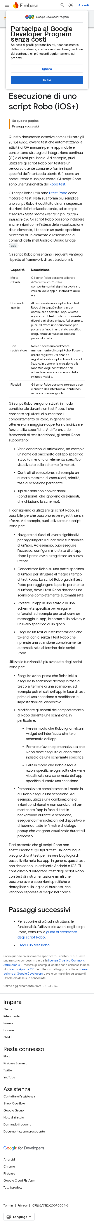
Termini (8, 1205)
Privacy (23, 1205)
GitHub (8, 1037)
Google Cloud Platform (19, 1180)
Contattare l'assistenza (19, 1096)
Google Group (13, 1110)
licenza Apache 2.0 (21, 969)
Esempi (8, 1023)
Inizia (47, 80)
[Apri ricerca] (62, 5)
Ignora (47, 69)
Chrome (9, 1166)
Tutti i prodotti (13, 1187)
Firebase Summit (15, 1063)
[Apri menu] (7, 5)
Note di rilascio (13, 1117)
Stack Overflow (14, 1103)
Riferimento (11, 1016)
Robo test (57, 184)
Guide (7, 1009)
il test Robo (58, 193)
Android (9, 1159)
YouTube (9, 1077)
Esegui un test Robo (33, 945)
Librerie (8, 1030)
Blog (6, 1056)
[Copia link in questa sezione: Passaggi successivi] (74, 910)
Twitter (8, 1070)
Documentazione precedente (24, 1131)
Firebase (9, 1173)
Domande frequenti (17, 1124)
